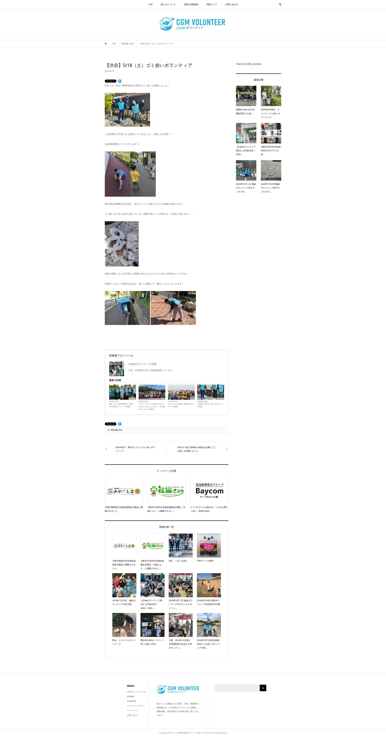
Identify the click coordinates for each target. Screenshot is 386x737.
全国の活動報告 (191, 4)
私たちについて (168, 4)
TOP (150, 4)
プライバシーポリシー (136, 706)
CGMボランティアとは (136, 692)
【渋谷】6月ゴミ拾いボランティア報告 (210, 405)
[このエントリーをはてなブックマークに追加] (119, 81)
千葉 (192, 399)
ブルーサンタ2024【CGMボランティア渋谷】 (181, 405)
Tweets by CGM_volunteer (248, 64)
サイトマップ (132, 710)
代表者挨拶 (131, 701)
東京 (163, 399)
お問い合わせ (231, 4)
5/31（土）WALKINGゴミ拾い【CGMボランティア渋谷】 (121, 405)
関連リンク (212, 4)
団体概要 (130, 696)
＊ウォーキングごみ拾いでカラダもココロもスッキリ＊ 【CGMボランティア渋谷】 (151, 406)
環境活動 (132, 399)
